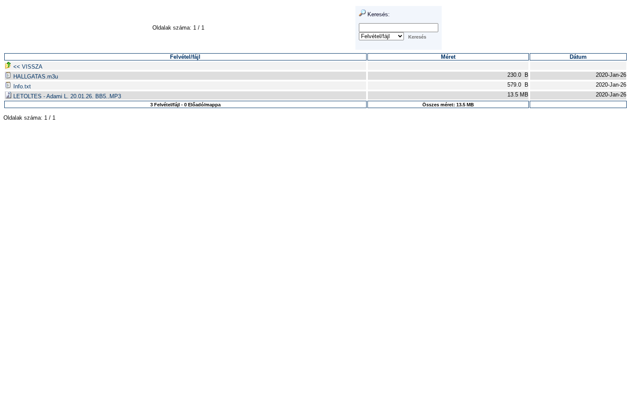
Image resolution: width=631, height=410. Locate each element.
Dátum (578, 57)
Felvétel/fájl (185, 57)
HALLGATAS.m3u (35, 76)
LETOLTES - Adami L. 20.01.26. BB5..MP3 (66, 96)
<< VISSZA (27, 66)
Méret (448, 57)
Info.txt (21, 86)
